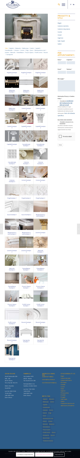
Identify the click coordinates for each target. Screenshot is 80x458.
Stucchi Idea (46, 438)
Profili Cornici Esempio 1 (26, 305)
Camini (52, 402)
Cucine (60, 32)
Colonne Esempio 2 (40, 162)
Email (60, 69)
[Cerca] (58, 4)
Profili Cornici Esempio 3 (12, 323)
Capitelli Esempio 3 (12, 145)
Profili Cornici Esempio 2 (40, 305)
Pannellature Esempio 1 (26, 269)
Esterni (45, 413)
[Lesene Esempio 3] (26, 242)
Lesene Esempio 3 (26, 251)
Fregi (49, 413)
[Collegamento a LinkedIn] (73, 4)
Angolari (45, 399)
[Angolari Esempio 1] (12, 64)
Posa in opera (46, 429)
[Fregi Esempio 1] (12, 189)
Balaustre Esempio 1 (12, 91)
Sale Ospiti (61, 41)
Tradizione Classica (48, 440)
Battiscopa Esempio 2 (12, 109)
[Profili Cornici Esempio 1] (26, 296)
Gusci (44, 415)
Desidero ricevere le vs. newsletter (66, 122)
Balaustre (51, 399)
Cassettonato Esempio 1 (26, 145)
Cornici (51, 410)
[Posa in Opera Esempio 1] (26, 278)
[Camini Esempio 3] (12, 118)
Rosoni (53, 432)
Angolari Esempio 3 (40, 73)
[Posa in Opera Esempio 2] (40, 278)
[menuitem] (58, 4)
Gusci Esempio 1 (12, 214)
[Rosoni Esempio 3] (12, 332)
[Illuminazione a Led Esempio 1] (40, 206)
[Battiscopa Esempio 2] (12, 100)
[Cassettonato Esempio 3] (12, 154)
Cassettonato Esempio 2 (40, 145)
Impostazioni (59, 454)
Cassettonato (46, 407)
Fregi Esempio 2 (26, 198)
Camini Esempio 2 (40, 109)
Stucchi (53, 435)
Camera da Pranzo (66, 380)
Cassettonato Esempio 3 (12, 162)
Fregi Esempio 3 (40, 198)
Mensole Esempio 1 (40, 251)
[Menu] (62, 4)
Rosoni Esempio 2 (40, 323)
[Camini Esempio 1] (26, 100)
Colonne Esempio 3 (12, 180)
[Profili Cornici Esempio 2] (40, 296)
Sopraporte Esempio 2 (40, 340)
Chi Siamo (64, 382)
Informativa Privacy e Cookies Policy (66, 97)
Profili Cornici (46, 432)
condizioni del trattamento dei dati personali (66, 103)
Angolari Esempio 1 (12, 73)
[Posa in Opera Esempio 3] (12, 296)
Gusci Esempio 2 (26, 214)
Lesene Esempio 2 (12, 251)
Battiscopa (45, 402)
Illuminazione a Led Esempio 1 (40, 215)
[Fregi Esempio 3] (40, 189)
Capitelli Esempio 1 (26, 127)
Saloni (59, 44)
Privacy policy (65, 393)
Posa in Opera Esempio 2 (40, 287)
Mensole (45, 424)
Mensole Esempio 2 (12, 269)
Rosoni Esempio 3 (12, 340)
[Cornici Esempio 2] (40, 172)
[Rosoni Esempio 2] (40, 314)
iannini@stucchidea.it (48, 379)
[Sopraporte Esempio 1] (26, 332)
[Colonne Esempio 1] (26, 154)
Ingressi (60, 38)
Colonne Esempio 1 (26, 162)
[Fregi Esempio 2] (26, 189)
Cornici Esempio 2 (40, 180)
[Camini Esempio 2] (40, 100)
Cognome (70, 59)
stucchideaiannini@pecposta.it (51, 383)
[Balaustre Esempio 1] (12, 82)
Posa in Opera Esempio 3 (12, 305)
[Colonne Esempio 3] (12, 172)
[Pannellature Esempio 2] (40, 260)
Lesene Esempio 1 (40, 233)
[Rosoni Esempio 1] (26, 314)
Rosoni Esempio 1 (26, 323)
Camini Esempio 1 (26, 109)
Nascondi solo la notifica (44, 454)
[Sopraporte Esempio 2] (40, 332)
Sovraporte (46, 435)
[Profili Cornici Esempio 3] (12, 314)
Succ (43, 28)
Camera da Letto (65, 378)
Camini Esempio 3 (12, 127)
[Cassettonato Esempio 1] (26, 136)
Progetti (63, 397)
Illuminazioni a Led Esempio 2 (12, 233)
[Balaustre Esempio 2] (26, 82)
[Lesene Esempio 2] (12, 242)
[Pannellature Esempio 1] (26, 260)
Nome (60, 59)
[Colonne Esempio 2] (40, 154)
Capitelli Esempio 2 (41, 127)
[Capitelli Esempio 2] (40, 118)
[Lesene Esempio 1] (40, 224)
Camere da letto (63, 26)
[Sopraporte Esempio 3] (12, 350)
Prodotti (63, 395)
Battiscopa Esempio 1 (40, 91)
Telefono (69, 69)
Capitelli (45, 404)
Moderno (51, 424)
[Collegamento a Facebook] (70, 4)
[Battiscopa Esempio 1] (40, 82)
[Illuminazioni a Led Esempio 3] (26, 224)
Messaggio (61, 79)
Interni (45, 421)
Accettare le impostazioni (25, 454)
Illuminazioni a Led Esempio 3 (26, 233)
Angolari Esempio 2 (26, 73)
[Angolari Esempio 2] (26, 64)
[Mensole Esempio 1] (40, 242)
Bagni (59, 23)
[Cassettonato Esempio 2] (40, 136)
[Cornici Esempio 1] (26, 172)
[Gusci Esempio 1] (12, 206)
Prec (9, 28)
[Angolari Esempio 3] (40, 64)
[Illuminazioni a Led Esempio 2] (12, 224)
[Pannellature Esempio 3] (12, 278)
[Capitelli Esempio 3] (12, 136)
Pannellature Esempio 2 (40, 269)
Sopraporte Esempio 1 (26, 340)
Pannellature (46, 427)
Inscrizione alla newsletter (65, 120)
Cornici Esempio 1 (26, 180)
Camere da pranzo (64, 29)
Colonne (45, 410)
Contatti (63, 384)
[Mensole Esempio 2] (12, 260)
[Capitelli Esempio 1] (26, 118)
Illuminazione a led (48, 418)
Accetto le (66, 103)
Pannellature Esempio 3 (12, 287)
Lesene (50, 421)
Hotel (59, 35)
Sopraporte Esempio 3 (12, 358)
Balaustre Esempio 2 (26, 91)
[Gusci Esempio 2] (26, 206)
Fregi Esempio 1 (12, 198)
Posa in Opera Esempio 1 (26, 287)
